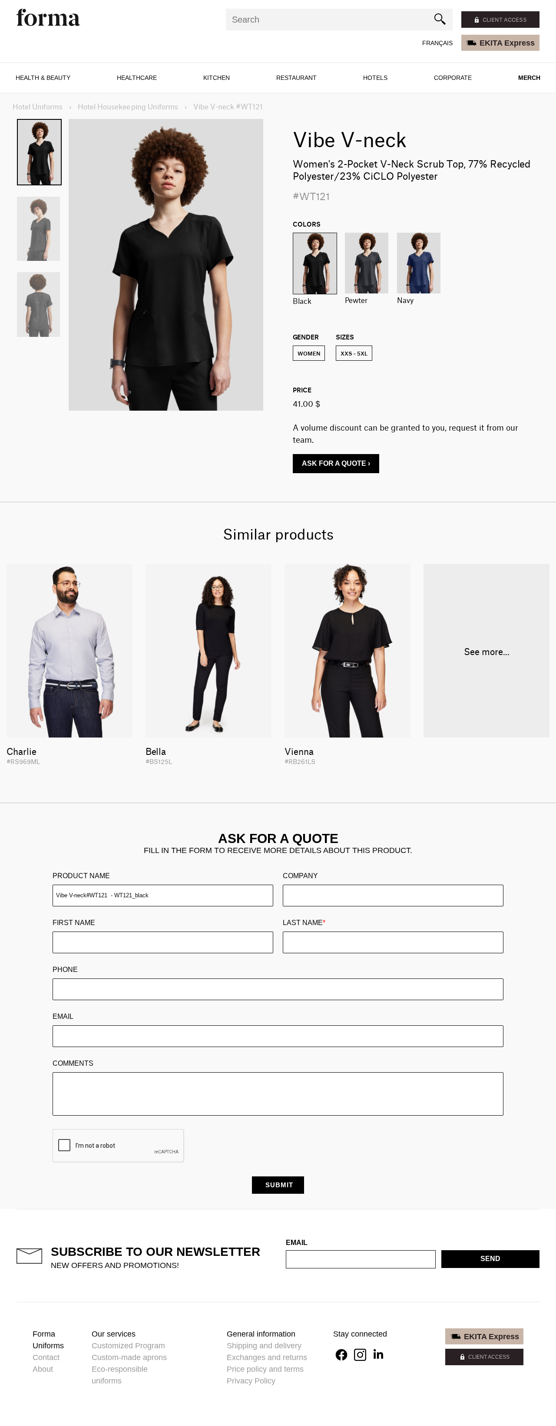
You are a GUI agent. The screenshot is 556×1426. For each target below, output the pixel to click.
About (43, 1369)
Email (63, 1016)
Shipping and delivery (264, 1345)
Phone (65, 969)
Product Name (81, 875)
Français (437, 43)
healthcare (137, 77)
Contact (46, 1357)
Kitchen (216, 77)
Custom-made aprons (129, 1357)
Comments (73, 1063)
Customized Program (128, 1345)
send (490, 1258)
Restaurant (296, 77)
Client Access (489, 1357)
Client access (505, 19)
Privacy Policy (251, 1381)
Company (300, 875)
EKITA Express (507, 43)
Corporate (453, 77)
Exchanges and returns (267, 1357)
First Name (74, 922)
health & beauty (43, 77)
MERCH (529, 77)
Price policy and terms (265, 1369)
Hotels (375, 77)
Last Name (304, 922)
